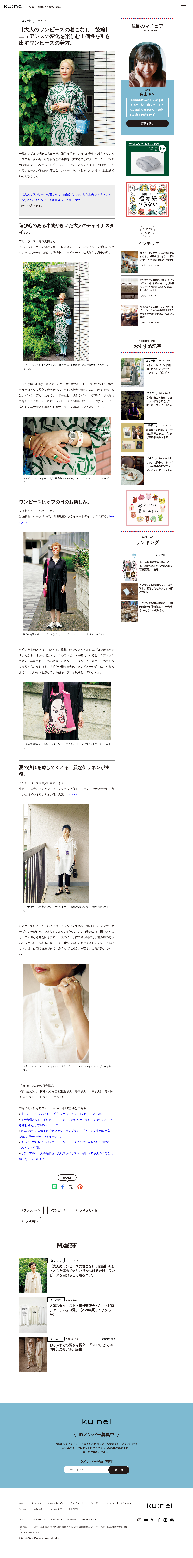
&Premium (127, 1503)
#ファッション (31, 1210)
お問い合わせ (70, 1520)
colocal (38, 1509)
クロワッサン (77, 1503)
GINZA (95, 1503)
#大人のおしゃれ (86, 1210)
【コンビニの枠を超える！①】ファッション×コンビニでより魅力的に (65, 1113)
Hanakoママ (55, 1509)
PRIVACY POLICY (90, 1520)
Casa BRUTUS (55, 1503)
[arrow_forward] (139, 1520)
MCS (21, 1520)
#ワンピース (58, 1210)
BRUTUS (36, 1503)
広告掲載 (55, 1520)
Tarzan (23, 1509)
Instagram (73, 794)
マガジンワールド (37, 1520)
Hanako (110, 1503)
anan (22, 1503)
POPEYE (73, 1509)
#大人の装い (30, 1221)
